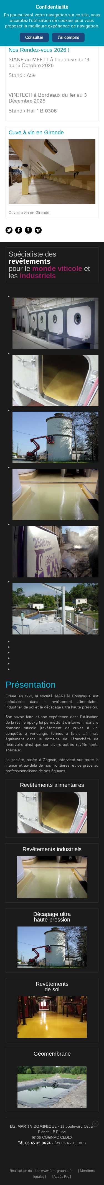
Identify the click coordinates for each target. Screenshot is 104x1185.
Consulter (34, 37)
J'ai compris (68, 37)
